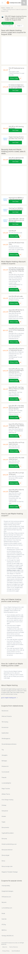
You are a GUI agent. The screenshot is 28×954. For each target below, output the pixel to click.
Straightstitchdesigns (7, 891)
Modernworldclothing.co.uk (9, 844)
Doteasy (4, 805)
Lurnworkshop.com (7, 908)
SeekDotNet (5, 733)
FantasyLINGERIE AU (8, 935)
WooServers (5, 710)
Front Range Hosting (7, 799)
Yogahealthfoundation (8, 833)
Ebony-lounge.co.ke (7, 866)
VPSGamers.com (6, 896)
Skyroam (4, 902)
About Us (4, 947)
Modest (4, 816)
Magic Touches (6, 788)
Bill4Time (4, 930)
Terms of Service (13, 947)
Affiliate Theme (6, 794)
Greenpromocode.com (16, 2)
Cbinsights (4, 755)
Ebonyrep (4, 838)
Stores (8, 8)
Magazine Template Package (10, 872)
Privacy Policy (5, 950)
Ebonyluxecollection (7, 849)
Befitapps (4, 760)
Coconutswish (5, 772)
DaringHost (5, 811)
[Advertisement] (14, 50)
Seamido (4, 919)
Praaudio (4, 777)
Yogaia (3, 822)
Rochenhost (5, 727)
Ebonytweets (5, 827)
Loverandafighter (6, 783)
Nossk (3, 913)
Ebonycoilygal (5, 855)
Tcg (3, 749)
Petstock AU (5, 766)
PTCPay (4, 924)
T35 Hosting (5, 722)
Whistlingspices (6, 738)
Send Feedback (16, 950)
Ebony (3, 861)
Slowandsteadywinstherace (9, 744)
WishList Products (7, 716)
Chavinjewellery (6, 885)
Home (3, 8)
